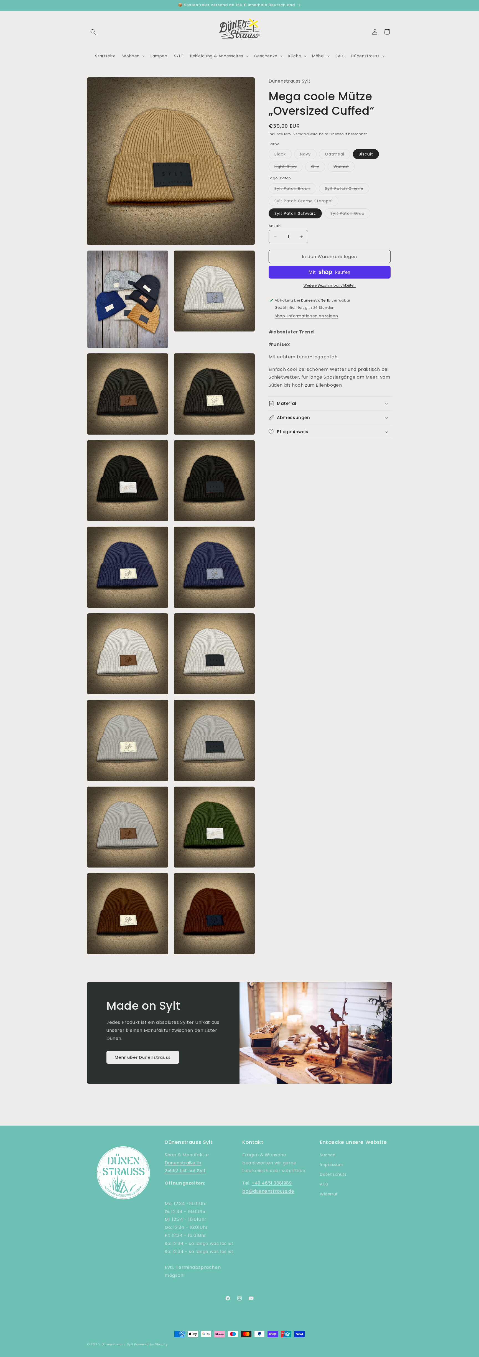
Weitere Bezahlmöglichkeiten (330, 285)
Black (283, 155)
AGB (324, 1184)
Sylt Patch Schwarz (295, 213)
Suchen (328, 1155)
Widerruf (329, 1194)
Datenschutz (333, 1174)
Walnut (344, 168)
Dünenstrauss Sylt (117, 1344)
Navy (308, 155)
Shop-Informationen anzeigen (306, 316)
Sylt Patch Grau (350, 214)
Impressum (331, 1164)
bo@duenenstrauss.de (268, 1191)
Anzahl (275, 225)
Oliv (318, 168)
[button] (93, 32)
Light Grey (288, 168)
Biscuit (366, 154)
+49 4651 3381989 (272, 1183)
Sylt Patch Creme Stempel (306, 202)
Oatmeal (337, 155)
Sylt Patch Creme (347, 189)
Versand (301, 134)
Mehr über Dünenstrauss (143, 1057)
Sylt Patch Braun (295, 189)
